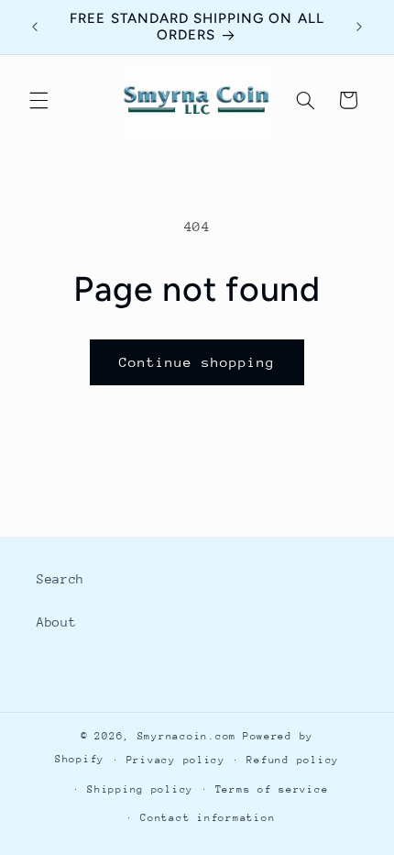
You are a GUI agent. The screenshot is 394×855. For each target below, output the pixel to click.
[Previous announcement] (35, 26)
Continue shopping (197, 362)
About (56, 622)
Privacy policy (175, 760)
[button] (38, 100)
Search (60, 579)
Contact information (207, 818)
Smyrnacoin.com (186, 736)
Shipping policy (140, 789)
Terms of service (272, 789)
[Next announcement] (359, 26)
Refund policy (292, 760)
